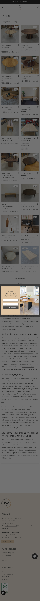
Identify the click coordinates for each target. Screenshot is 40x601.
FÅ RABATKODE (11, 308)
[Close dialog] (37, 288)
